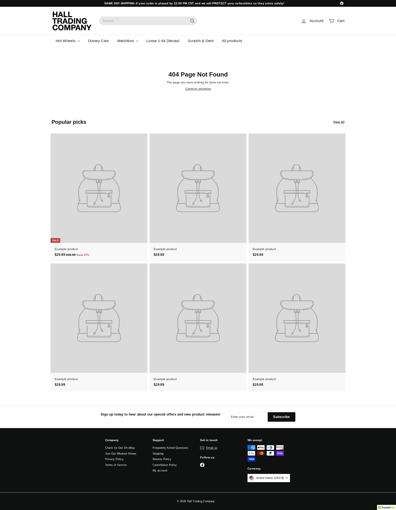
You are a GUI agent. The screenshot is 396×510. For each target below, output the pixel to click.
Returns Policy (162, 459)
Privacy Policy (114, 459)
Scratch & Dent (201, 41)
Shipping (158, 453)
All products (232, 41)
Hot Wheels (66, 41)
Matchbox (126, 41)
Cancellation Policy (165, 464)
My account (160, 470)
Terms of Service (116, 464)
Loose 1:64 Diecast (162, 41)
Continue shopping (198, 88)
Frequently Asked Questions (170, 447)
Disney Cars (98, 41)
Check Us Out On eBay (120, 447)
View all (338, 122)
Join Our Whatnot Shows (121, 453)
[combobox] (148, 21)
